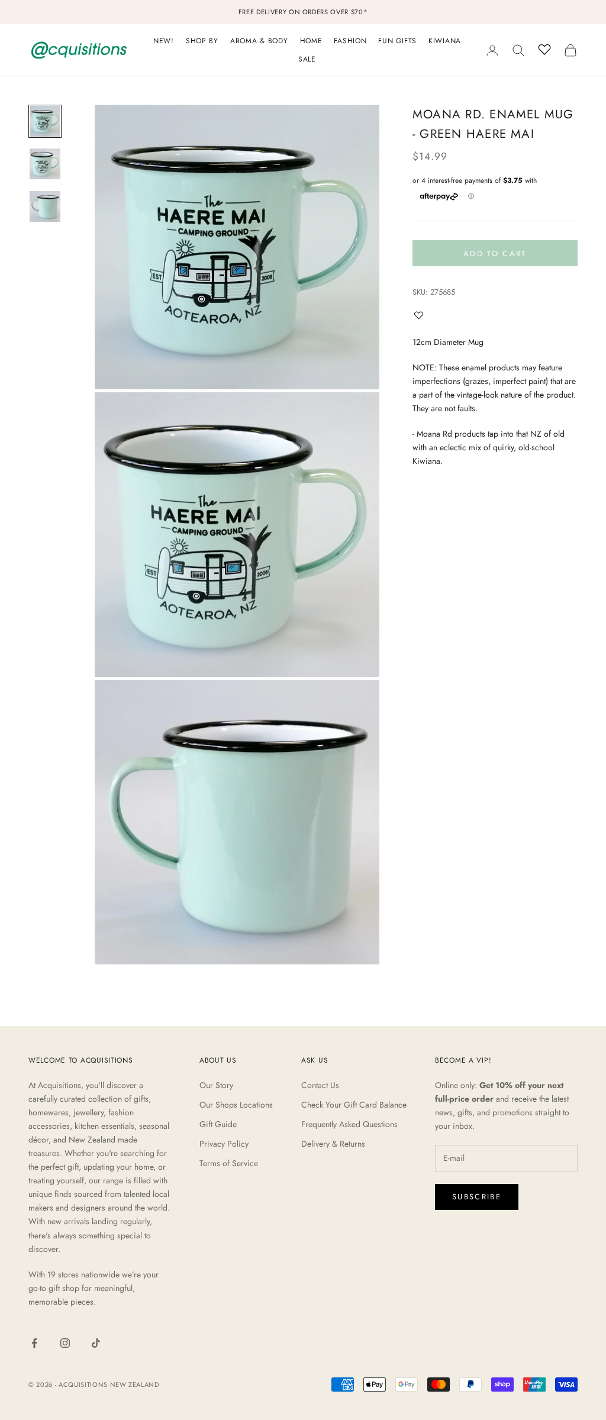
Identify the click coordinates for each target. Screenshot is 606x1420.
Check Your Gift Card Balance (354, 1105)
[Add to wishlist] (421, 315)
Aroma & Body (259, 41)
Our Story (216, 1085)
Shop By (202, 41)
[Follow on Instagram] (65, 1343)
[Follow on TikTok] (96, 1343)
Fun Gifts (397, 41)
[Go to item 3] (45, 206)
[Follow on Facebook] (34, 1343)
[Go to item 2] (45, 163)
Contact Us (320, 1085)
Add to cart (495, 253)
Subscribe (476, 1196)
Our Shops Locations (236, 1105)
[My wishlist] (544, 48)
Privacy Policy (224, 1144)
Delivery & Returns (333, 1144)
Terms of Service (228, 1163)
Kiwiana (444, 41)
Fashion (350, 41)
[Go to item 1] (45, 121)
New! (163, 41)
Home (311, 41)
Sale (307, 59)
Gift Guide (218, 1124)
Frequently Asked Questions (349, 1124)
